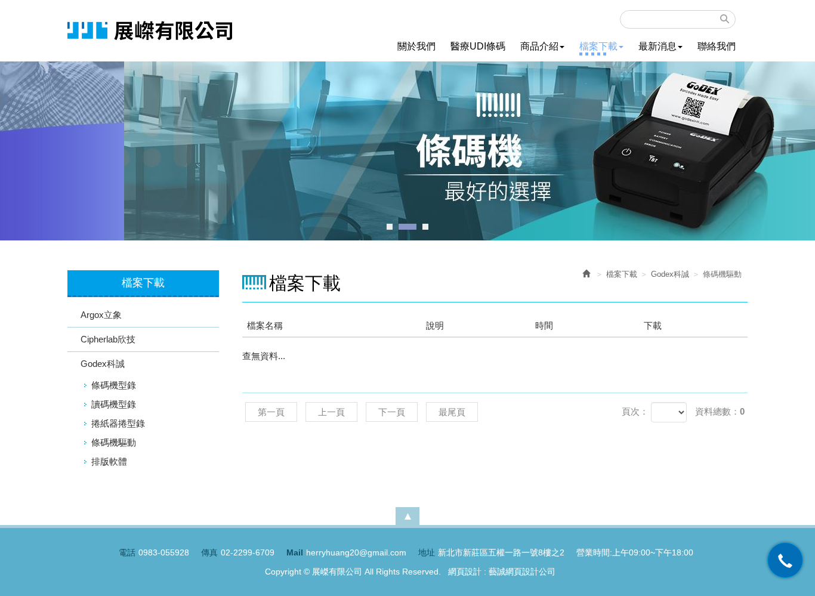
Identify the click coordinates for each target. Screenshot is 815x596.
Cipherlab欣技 (108, 339)
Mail (294, 552)
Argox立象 (101, 315)
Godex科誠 (103, 364)
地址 (426, 552)
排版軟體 (109, 461)
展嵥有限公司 (149, 31)
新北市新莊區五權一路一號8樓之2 (501, 552)
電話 (127, 552)
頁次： (635, 411)
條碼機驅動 (113, 442)
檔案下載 (621, 274)
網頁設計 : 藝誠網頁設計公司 (501, 571)
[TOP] (407, 516)
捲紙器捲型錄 (118, 423)
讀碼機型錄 (113, 404)
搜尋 (724, 18)
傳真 (209, 552)
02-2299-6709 (247, 552)
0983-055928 (163, 552)
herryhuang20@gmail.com (356, 552)
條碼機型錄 (113, 385)
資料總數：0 (720, 411)
